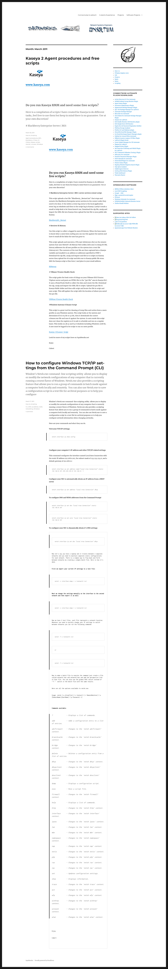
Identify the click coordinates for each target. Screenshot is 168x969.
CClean (35, 140)
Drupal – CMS (119, 193)
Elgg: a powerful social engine (124, 195)
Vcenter (28, 144)
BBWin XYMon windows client (124, 189)
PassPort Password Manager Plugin (126, 156)
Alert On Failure (131, 217)
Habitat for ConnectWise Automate (125, 136)
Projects (121, 15)
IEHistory (52, 267)
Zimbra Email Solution (122, 203)
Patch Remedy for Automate (123, 159)
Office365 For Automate (122, 154)
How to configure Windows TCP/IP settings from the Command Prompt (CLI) (65, 365)
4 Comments (30, 147)
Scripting (34, 135)
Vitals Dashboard (120, 173)
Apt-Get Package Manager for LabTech (127, 109)
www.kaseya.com (38, 84)
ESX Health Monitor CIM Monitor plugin (127, 122)
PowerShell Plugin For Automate (125, 161)
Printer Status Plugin (121, 163)
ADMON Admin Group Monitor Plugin (126, 101)
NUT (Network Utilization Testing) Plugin (127, 152)
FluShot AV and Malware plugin (124, 130)
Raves (116, 81)
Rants (116, 79)
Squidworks (29, 960)
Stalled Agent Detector (122, 169)
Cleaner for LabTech (121, 120)
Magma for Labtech (121, 144)
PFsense (117, 197)
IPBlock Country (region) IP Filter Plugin (127, 138)
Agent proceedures (32, 138)
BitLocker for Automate (122, 114)
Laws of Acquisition (121, 222)
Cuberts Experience (107, 15)
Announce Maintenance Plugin (124, 105)
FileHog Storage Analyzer (122, 128)
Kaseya (33, 142)
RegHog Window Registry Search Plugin (127, 165)
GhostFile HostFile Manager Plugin (125, 132)
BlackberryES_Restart (57, 220)
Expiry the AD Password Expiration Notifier (128, 126)
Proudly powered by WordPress (44, 960)
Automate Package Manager (123, 111)
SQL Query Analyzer (121, 167)
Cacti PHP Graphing (121, 191)
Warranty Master (120, 175)
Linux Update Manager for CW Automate (127, 142)
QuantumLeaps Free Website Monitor (126, 228)
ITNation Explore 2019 (122, 73)
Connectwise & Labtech (87, 15)
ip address (35, 407)
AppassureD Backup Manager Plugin (126, 107)
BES (39, 138)
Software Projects (133, 15)
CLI (27, 407)
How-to (28, 135)
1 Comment (29, 411)
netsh (40, 407)
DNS (29, 407)
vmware (33, 144)
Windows (40, 144)
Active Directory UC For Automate (125, 99)
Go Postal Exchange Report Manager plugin (128, 134)
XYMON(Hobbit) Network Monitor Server (127, 201)
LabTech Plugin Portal (121, 140)
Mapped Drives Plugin (121, 146)
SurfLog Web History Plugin (123, 171)
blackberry (29, 140)
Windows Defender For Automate (125, 199)
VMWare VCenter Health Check (61, 299)
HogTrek (125, 219)
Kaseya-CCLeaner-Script (58, 332)
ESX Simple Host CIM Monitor (124, 124)
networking (29, 409)
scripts (38, 142)
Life (116, 75)
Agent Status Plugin (121, 103)
